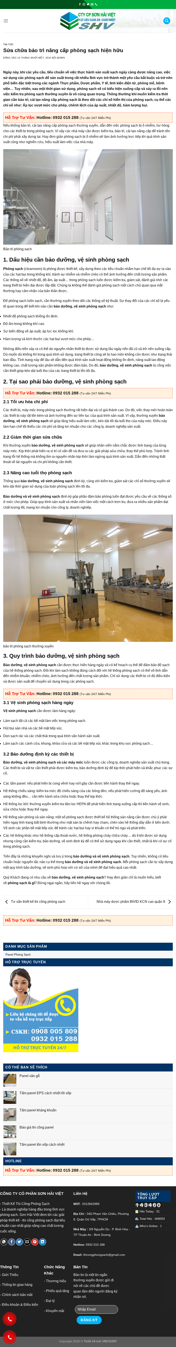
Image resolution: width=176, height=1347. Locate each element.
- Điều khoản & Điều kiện (19, 1304)
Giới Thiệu (10, 1275)
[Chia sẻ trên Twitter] (19, 1241)
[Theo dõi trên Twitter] (88, 4)
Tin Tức (8, 44)
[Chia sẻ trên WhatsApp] (4, 1241)
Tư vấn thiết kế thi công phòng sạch (37, 902)
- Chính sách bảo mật (16, 1295)
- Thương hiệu (55, 1281)
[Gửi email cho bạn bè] (27, 1241)
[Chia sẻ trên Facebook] (11, 1241)
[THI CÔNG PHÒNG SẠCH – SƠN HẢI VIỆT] (88, 21)
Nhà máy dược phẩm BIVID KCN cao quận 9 (131, 902)
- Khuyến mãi (54, 1311)
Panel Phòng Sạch (18, 954)
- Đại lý (49, 1301)
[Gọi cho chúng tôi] (96, 4)
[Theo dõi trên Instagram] (84, 4)
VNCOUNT (109, 1341)
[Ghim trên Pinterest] (34, 1241)
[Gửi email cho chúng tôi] (92, 4)
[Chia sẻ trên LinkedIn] (42, 1241)
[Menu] (5, 20)
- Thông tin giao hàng (16, 1284)
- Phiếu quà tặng (56, 1291)
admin (61, 57)
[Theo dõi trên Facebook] (80, 4)
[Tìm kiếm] (166, 20)
